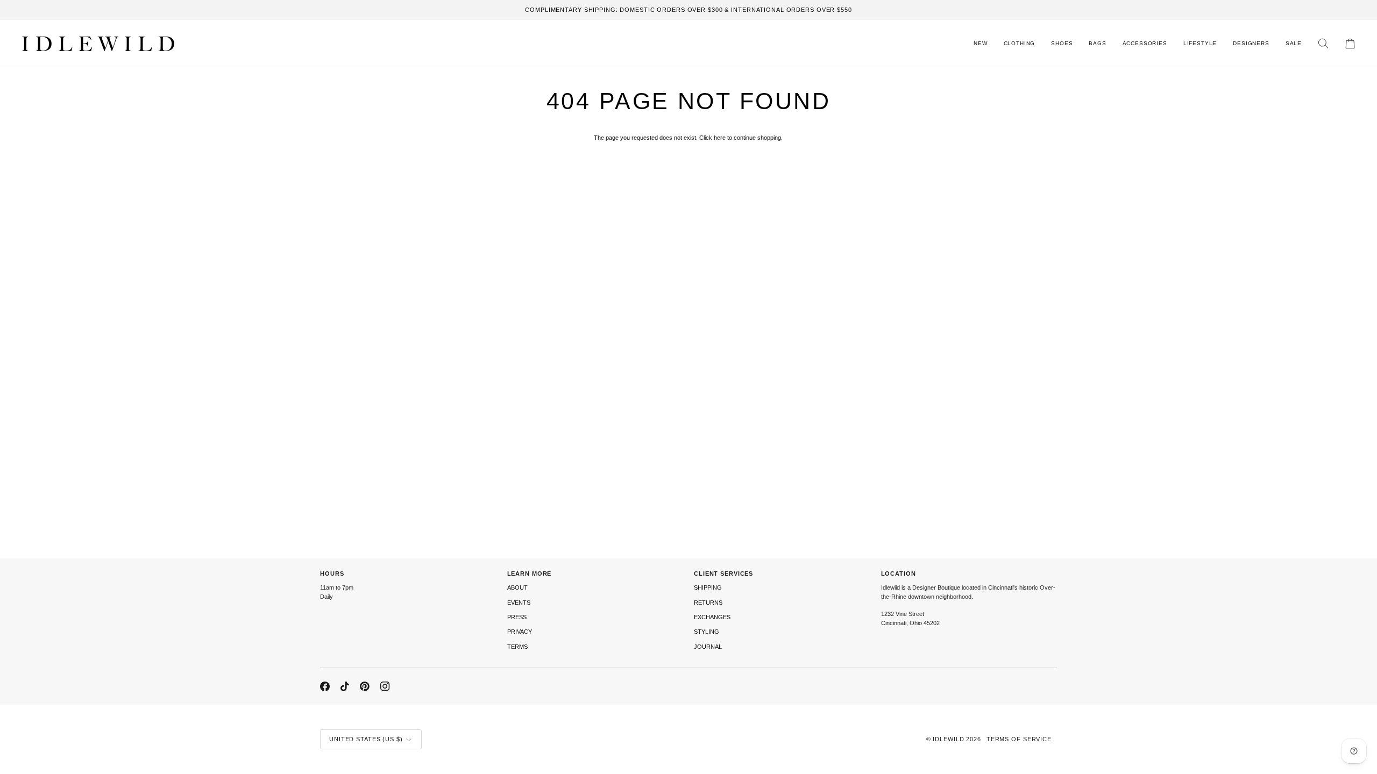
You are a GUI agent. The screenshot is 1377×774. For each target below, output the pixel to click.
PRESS (517, 617)
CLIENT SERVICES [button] (723, 573)
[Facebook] (325, 686)
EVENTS (518, 602)
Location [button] (898, 573)
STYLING (706, 631)
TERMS (517, 646)
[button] (1020, 44)
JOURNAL (708, 646)
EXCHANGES (712, 617)
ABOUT (517, 587)
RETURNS (708, 602)
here (720, 137)
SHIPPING (708, 587)
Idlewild (948, 739)
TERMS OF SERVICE (1019, 739)
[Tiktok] (344, 686)
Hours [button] (332, 573)
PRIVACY (519, 631)
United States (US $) (366, 739)
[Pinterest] (365, 686)
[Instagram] (385, 686)
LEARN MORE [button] (529, 573)
